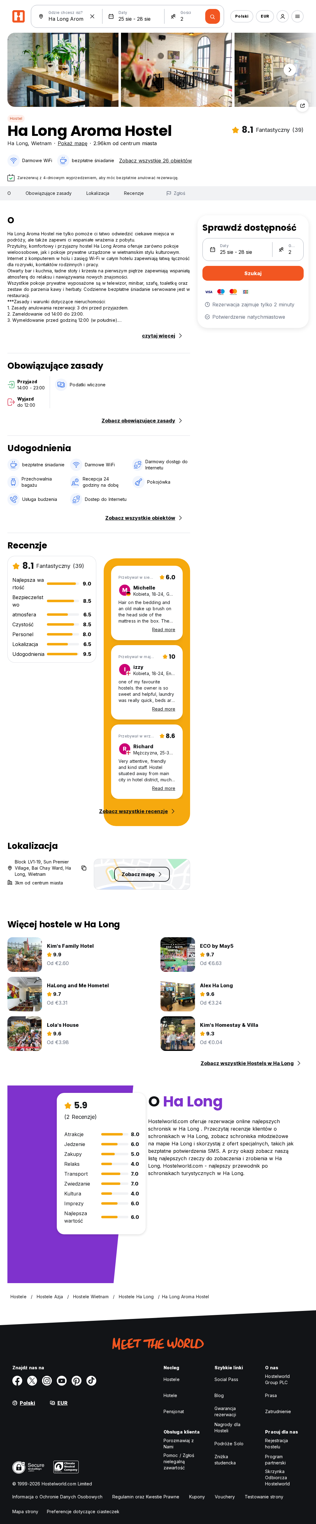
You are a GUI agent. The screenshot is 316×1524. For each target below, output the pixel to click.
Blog (219, 1395)
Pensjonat (174, 1411)
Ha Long (17, 143)
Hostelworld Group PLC (277, 1379)
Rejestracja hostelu (276, 1443)
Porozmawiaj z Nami (179, 1443)
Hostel (16, 118)
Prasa (271, 1395)
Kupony (197, 1496)
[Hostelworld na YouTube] (62, 1381)
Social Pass (226, 1379)
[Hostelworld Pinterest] (76, 1381)
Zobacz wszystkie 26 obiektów (155, 160)
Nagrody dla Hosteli (227, 1427)
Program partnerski (275, 1459)
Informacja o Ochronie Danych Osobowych (57, 1496)
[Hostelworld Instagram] (47, 1381)
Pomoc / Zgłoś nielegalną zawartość (179, 1461)
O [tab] (9, 193)
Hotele (170, 1395)
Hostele (172, 1379)
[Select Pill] (282, 16)
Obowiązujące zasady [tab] (49, 193)
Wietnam (41, 143)
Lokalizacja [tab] (97, 193)
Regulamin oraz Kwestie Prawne (145, 1496)
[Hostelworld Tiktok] (91, 1381)
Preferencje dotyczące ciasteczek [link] (83, 1511)
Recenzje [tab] (134, 193)
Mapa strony (25, 1511)
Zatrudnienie (278, 1411)
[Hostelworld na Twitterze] (32, 1381)
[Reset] (92, 16)
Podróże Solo (228, 1443)
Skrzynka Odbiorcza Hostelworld (277, 1477)
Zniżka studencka (225, 1459)
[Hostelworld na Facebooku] (17, 1381)
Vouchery (225, 1496)
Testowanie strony (264, 1496)
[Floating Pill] (290, 70)
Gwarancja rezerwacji (225, 1411)
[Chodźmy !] (212, 16)
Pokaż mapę (72, 143)
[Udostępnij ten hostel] (302, 105)
